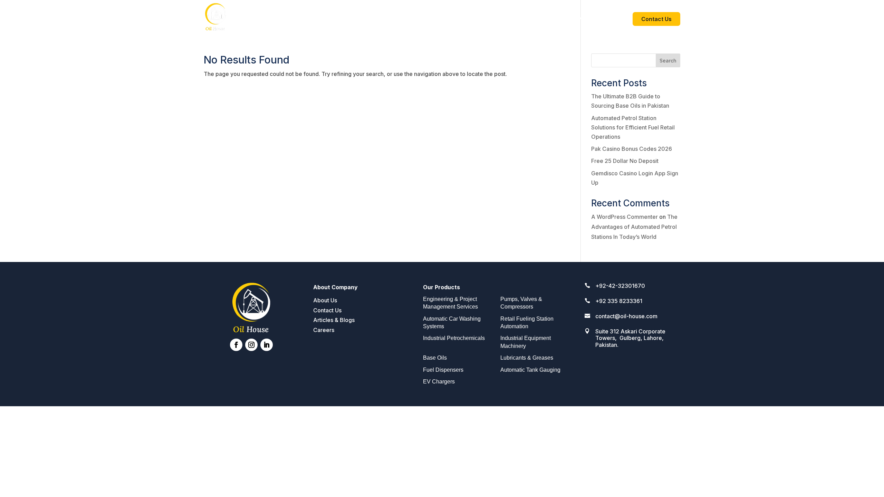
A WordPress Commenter (624, 216)
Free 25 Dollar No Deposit (625, 160)
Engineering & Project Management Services (450, 303)
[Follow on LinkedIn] (266, 345)
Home (527, 19)
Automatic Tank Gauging (530, 370)
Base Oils (435, 358)
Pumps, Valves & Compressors (521, 303)
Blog (618, 19)
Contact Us (656, 19)
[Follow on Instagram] (251, 345)
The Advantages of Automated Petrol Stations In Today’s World (634, 226)
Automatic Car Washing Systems (452, 322)
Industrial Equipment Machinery (525, 342)
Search (668, 61)
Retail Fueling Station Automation (527, 322)
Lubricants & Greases (526, 358)
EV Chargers (439, 381)
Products (590, 19)
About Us (556, 19)
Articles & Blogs (334, 319)
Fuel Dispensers (443, 370)
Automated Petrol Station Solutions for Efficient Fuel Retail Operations (633, 127)
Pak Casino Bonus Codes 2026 (631, 148)
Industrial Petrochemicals (454, 338)
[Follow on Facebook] (236, 345)
